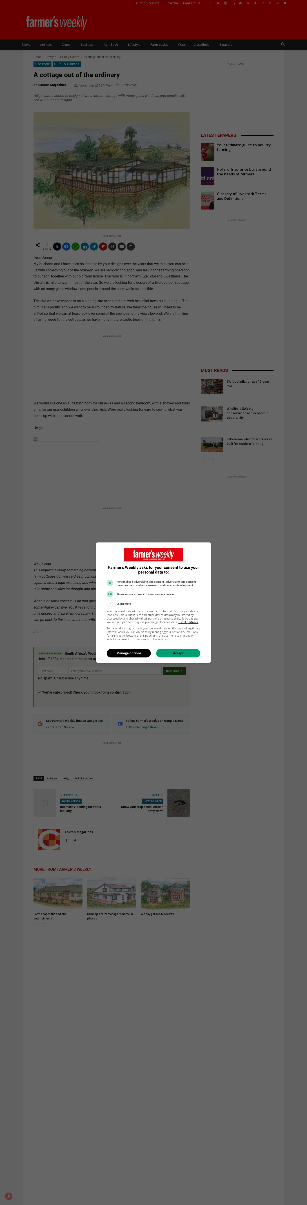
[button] (153, 604)
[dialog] (153, 602)
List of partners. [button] (188, 622)
